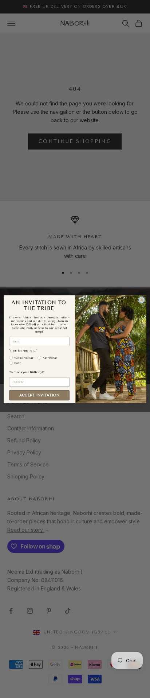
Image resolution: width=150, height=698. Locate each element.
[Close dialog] (141, 299)
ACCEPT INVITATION (39, 395)
